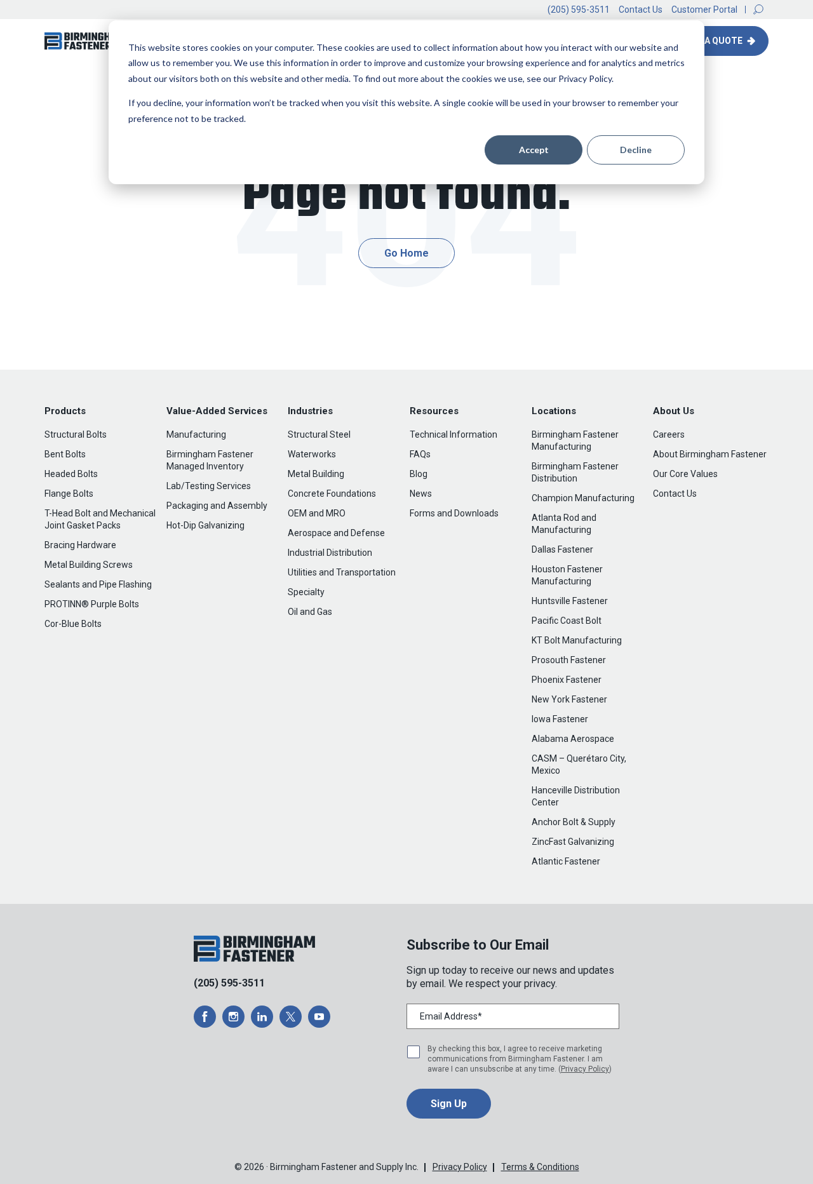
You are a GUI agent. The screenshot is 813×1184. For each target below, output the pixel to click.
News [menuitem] (421, 493)
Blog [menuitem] (418, 474)
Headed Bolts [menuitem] (71, 474)
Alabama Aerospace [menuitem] (573, 739)
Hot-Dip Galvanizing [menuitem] (205, 525)
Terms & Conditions (540, 1167)
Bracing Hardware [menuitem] (80, 545)
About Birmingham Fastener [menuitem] (710, 454)
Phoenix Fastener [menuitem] (566, 680)
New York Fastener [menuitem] (569, 699)
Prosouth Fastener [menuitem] (569, 660)
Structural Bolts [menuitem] (75, 434)
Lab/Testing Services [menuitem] (208, 486)
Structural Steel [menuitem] (319, 434)
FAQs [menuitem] (420, 454)
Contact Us (640, 9)
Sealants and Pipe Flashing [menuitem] (98, 584)
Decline (636, 149)
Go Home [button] (406, 253)
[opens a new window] (205, 1017)
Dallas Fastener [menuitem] (562, 549)
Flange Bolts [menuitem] (68, 493)
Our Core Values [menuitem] (685, 474)
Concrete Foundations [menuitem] (332, 493)
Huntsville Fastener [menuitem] (570, 601)
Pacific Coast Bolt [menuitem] (566, 621)
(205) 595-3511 (579, 9)
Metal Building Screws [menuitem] (88, 565)
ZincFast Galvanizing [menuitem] (573, 842)
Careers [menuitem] (669, 434)
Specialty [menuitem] (306, 592)
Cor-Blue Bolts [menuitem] (73, 624)
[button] (758, 9)
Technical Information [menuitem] (453, 434)
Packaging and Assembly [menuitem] (216, 506)
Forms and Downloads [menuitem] (454, 513)
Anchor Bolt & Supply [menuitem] (573, 822)
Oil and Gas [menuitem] (310, 612)
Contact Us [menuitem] (675, 493)
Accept (534, 149)
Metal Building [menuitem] (316, 474)
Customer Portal (704, 9)
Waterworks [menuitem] (312, 454)
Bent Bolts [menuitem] (65, 454)
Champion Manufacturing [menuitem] (583, 498)
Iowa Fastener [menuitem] (560, 719)
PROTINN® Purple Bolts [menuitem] (91, 604)
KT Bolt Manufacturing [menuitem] (577, 640)
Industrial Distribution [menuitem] (330, 553)
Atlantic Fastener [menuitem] (566, 861)
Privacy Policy (585, 1069)
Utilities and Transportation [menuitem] (342, 572)
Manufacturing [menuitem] (196, 434)
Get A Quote (714, 41)
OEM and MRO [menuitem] (317, 513)
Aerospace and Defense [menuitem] (336, 533)
